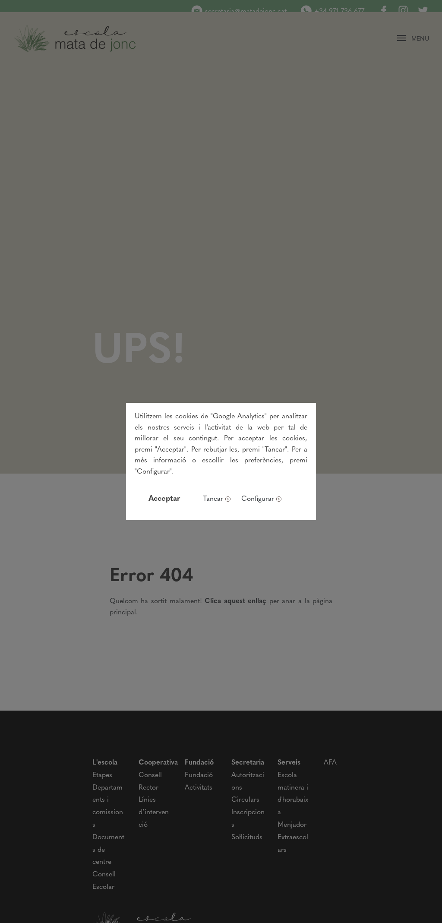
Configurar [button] (257, 499)
